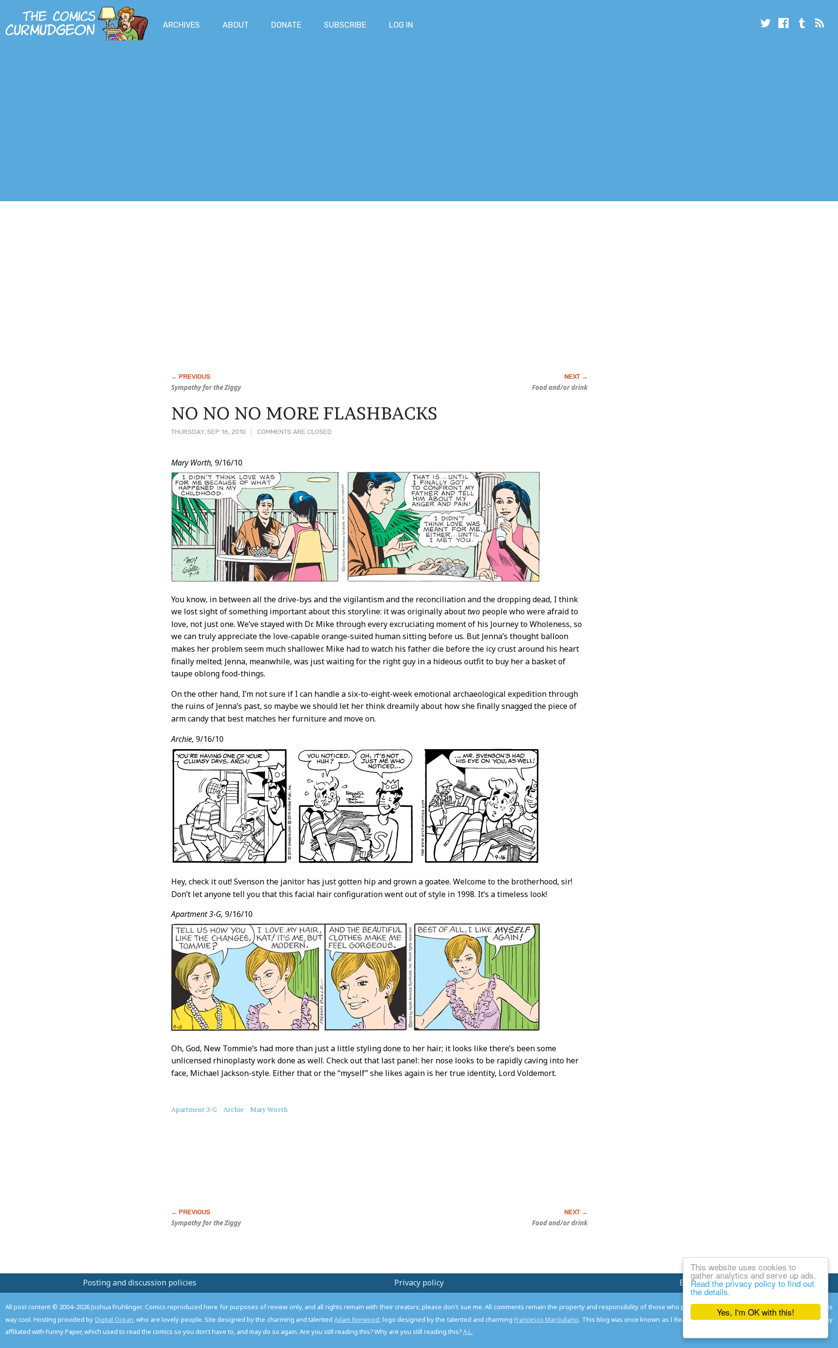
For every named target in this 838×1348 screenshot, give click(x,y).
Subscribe (345, 25)
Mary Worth (269, 1109)
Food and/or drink (560, 387)
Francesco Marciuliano (546, 1319)
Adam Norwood (356, 1319)
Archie (233, 1109)
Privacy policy (419, 1282)
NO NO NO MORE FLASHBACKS (304, 413)
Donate (286, 25)
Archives (181, 25)
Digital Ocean (114, 1319)
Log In (401, 25)
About (236, 25)
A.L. (468, 1331)
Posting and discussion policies (139, 1282)
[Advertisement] (176, 123)
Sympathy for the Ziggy (206, 387)
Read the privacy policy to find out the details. (752, 1287)
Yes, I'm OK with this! (755, 1312)
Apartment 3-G (194, 1109)
